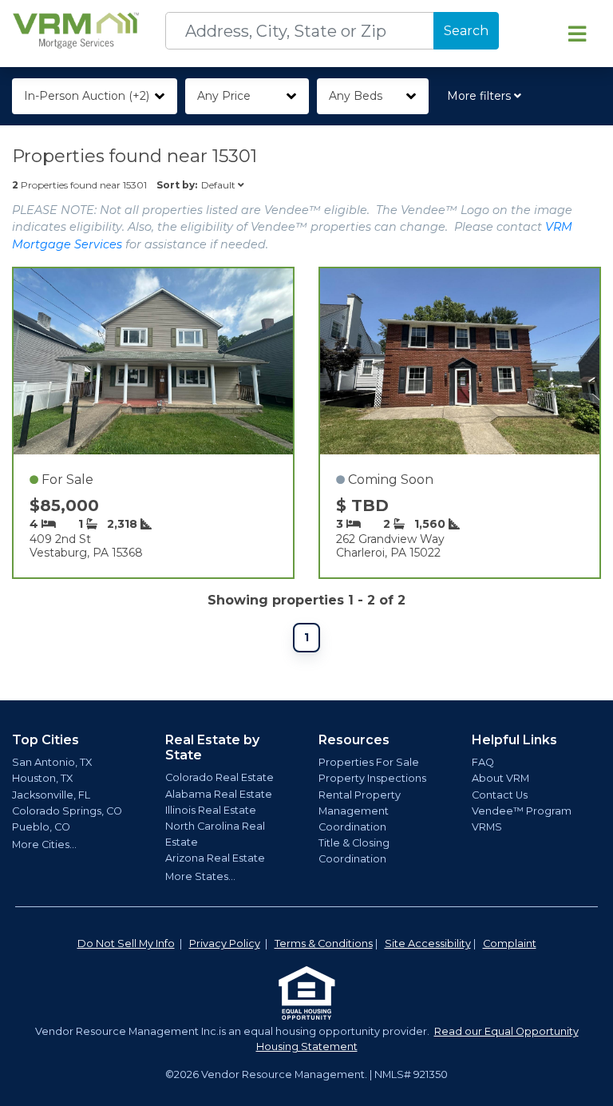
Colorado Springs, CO (67, 811)
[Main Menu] (577, 33)
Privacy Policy (224, 943)
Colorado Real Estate (219, 777)
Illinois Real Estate (210, 810)
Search (466, 30)
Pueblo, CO (41, 827)
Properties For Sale (368, 762)
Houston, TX (42, 778)
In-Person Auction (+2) (86, 96)
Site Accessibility (428, 943)
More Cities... (44, 844)
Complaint (509, 943)
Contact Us (500, 795)
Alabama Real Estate (218, 794)
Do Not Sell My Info (126, 943)
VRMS (487, 827)
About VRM (500, 778)
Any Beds (355, 96)
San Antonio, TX (52, 762)
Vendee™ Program (521, 811)
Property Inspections (372, 778)
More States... (200, 876)
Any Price (224, 96)
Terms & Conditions (324, 943)
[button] (487, 96)
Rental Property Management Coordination (359, 811)
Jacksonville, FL (51, 795)
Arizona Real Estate (215, 858)
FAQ (483, 762)
